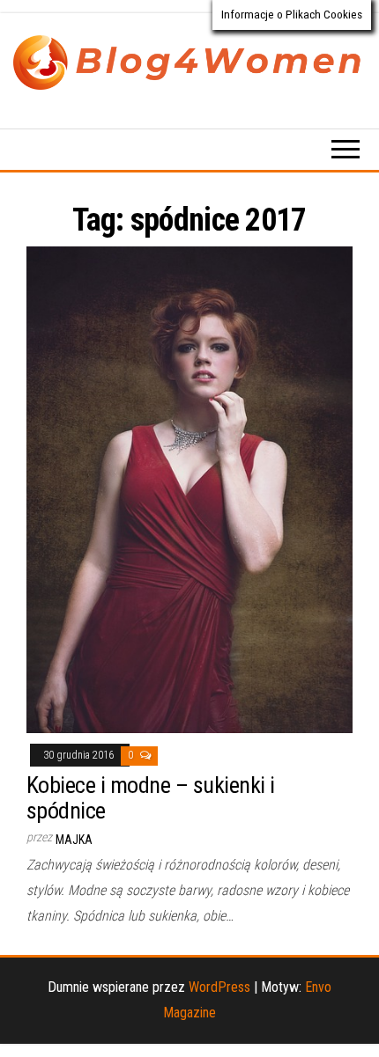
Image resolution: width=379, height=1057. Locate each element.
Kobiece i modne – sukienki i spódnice (150, 798)
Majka (74, 840)
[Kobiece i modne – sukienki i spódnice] (189, 489)
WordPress (219, 987)
